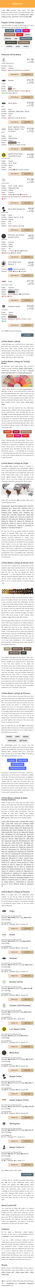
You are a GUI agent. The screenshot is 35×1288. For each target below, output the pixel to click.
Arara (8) (21, 856)
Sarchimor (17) (14, 847)
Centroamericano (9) (27, 853)
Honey (17, 736)
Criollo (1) (23, 884)
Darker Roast (11, 42)
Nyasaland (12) (12, 851)
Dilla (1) (24, 879)
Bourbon (9, 46)
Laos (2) (30, 523)
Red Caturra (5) (28, 860)
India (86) (13, 514)
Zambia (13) (22, 519)
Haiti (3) (25, 523)
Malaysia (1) (4, 527)
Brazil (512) (14, 506)
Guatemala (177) (6, 508)
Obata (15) (22, 847)
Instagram (6, 1236)
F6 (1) (11, 884)
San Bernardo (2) (6, 873)
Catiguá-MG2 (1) (21, 881)
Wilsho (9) (4, 856)
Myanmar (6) (29, 521)
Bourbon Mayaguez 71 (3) (17, 868)
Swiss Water (22, 760)
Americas (8, 38)
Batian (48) (25, 832)
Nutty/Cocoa (9, 34)
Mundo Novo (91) (28, 827)
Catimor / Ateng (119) (15, 827)
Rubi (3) (22, 866)
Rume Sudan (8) (13, 856)
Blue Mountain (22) (24, 840)
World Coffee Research (25, 372)
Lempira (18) (5, 847)
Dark (23, 653)
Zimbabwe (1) (29, 525)
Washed (9, 736)
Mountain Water (17, 764)
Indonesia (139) (26, 508)
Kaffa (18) (30, 845)
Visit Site (27, 74)
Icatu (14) (4, 849)
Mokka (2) (12, 871)
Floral (26, 30)
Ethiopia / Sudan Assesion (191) (14, 825)
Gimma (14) (29, 847)
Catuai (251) (18, 823)
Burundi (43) (21, 514)
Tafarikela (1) (5, 877)
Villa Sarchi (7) (13, 858)
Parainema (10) (21, 851)
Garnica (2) (19, 871)
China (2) (4, 525)
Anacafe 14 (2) (17, 873)
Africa (27, 34)
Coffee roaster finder (22, 1272)
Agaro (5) (13, 862)
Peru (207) (30, 506)
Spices (16, 431)
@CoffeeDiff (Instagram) (26, 1283)
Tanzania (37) (13, 516)
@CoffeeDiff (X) (12, 1283)
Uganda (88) (5, 514)
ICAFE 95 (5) (5, 862)
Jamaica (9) (29, 519)
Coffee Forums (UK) (7, 1272)
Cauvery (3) (4, 871)
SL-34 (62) (30, 830)
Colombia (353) (23, 821)
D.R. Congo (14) (13, 519)
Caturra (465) (5, 821)
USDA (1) (16, 884)
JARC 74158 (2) (17, 875)
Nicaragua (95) (28, 512)
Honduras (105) (6, 512)
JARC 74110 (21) (17, 843)
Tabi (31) (11, 838)
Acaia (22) (15, 840)
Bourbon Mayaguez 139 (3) (10, 866)
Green (7, 649)
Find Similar (14, 74)
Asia (16, 38)
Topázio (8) (4, 858)
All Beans (9, 30)
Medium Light (17, 649)
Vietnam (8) (12, 521)
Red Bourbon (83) (6, 830)
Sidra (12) (4, 851)
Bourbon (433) (14, 821)
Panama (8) (20, 521)
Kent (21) (8, 843)
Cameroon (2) (12, 525)
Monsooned (12, 740)
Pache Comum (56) (7, 832)
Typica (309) (9, 823)
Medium (27, 649)
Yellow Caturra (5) (16, 860)
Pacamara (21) (5, 845)
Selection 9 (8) (29, 856)
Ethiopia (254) (22, 506)
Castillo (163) (29, 825)
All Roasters (27, 1174)
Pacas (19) (14, 845)
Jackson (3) (29, 868)
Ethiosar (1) (13, 877)
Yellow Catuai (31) (20, 838)
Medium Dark (14, 653)
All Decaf (12, 760)
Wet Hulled (23, 740)
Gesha (18, 46)
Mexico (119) (16, 510)
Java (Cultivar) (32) (20, 836)
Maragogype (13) (14, 849)
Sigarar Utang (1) (9, 881)
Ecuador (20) (29, 516)
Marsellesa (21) (28, 843)
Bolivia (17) (4, 519)
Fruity (20, 34)
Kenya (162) (16, 508)
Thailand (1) (20, 525)
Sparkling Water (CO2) (17, 768)
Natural (25, 736)
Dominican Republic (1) (15, 527)
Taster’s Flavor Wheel (25, 368)
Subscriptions (26, 38)
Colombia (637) (5, 506)
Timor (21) (21, 516)
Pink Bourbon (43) (10, 834)
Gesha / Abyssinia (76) (19, 830)
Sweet (10, 435)
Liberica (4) (19, 864)
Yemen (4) (12, 523)
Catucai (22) (7, 840)
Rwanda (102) (17, 512)
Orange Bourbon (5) (23, 862)
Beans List (14, 928)
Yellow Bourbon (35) (7, 836)
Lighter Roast (24, 42)
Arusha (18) (22, 845)
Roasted (7, 431)
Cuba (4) (19, 523)
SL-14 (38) (30, 834)
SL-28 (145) (4, 827)
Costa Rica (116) (27, 510)
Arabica (26, 46)
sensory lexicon (27, 389)
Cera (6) (26, 858)
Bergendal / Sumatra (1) (24, 877)
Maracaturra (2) (28, 871)
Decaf (18, 30)
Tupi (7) (20, 858)
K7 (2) (9, 875)
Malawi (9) (4, 521)
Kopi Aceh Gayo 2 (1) (14, 879)
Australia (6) (5, 523)
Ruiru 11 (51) (17, 832)
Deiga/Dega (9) (15, 853)
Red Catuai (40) (21, 834)
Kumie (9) (7, 853)
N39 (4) (12, 864)
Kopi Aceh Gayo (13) (26, 849)
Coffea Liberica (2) (27, 875)
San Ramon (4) (28, 864)
